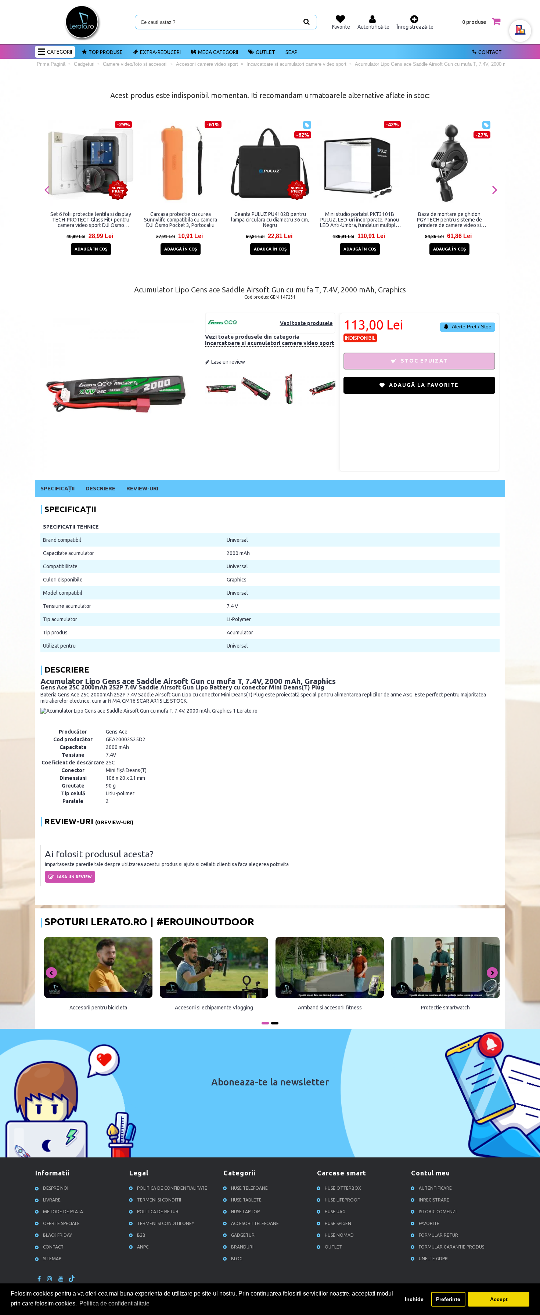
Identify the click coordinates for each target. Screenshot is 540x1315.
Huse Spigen (338, 1223)
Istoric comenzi (438, 1211)
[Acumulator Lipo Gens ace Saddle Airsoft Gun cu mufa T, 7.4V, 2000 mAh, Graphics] (221, 404)
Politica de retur (158, 1211)
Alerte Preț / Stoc (471, 326)
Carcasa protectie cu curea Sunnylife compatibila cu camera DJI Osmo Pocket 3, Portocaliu (180, 219)
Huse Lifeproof (342, 1199)
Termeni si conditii (159, 1199)
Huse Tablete (246, 1199)
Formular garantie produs (451, 1246)
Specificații (57, 488)
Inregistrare (434, 1199)
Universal (237, 540)
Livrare (52, 1199)
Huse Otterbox (343, 1188)
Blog (236, 1258)
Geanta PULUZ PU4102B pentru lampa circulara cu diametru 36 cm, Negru (270, 219)
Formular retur (438, 1235)
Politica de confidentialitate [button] (114, 1303)
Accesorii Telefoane (255, 1223)
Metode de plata (63, 1211)
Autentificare (435, 1188)
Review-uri (142, 488)
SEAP (291, 52)
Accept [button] (499, 1299)
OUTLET (265, 52)
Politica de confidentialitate (172, 1188)
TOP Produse (106, 52)
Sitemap (52, 1258)
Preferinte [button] (448, 1299)
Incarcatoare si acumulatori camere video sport (269, 343)
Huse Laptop (245, 1211)
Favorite (429, 1223)
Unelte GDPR (433, 1258)
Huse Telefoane (249, 1188)
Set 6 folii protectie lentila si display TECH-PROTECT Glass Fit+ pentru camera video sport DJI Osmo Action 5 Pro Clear (90, 219)
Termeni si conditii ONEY (165, 1223)
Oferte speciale (61, 1223)
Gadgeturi (243, 1235)
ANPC (142, 1246)
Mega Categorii (218, 52)
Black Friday (57, 1235)
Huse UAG (335, 1211)
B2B (141, 1235)
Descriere (100, 488)
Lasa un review (228, 362)
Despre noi (55, 1188)
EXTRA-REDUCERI (160, 52)
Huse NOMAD (339, 1235)
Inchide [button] (414, 1299)
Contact (490, 52)
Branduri (242, 1246)
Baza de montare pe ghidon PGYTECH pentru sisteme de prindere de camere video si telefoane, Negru (449, 219)
